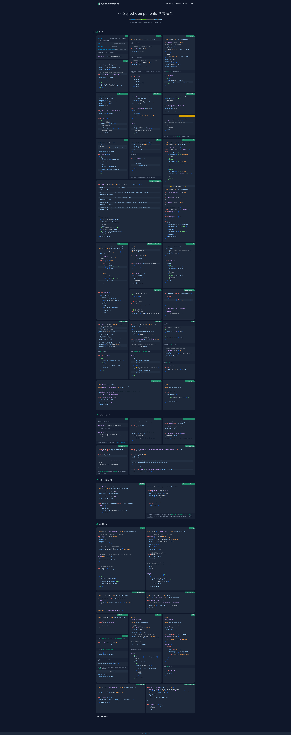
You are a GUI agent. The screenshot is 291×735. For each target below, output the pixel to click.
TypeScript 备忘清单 (120, 442)
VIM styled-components (104, 47)
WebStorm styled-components (106, 49)
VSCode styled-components (105, 44)
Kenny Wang (147, 733)
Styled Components (103, 39)
